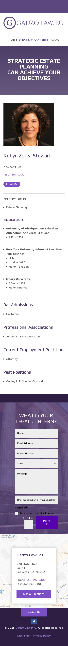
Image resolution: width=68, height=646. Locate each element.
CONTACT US (46, 522)
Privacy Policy (42, 636)
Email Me (11, 184)
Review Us (34, 612)
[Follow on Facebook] (34, 621)
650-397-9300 (36, 580)
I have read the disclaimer (36, 513)
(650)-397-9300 (13, 175)
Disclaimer (24, 636)
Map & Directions (33, 594)
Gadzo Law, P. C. (27, 628)
